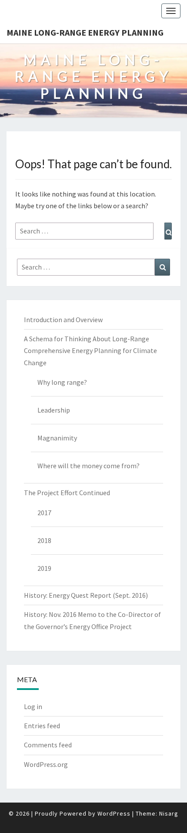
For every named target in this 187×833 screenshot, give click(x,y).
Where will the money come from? (88, 465)
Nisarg (168, 813)
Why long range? (62, 382)
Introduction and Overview (63, 319)
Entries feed (42, 725)
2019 (44, 568)
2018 (44, 540)
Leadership (53, 410)
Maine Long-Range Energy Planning (85, 32)
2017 (44, 512)
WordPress (113, 813)
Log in (33, 706)
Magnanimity (57, 437)
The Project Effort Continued (67, 492)
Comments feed (48, 744)
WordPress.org (46, 764)
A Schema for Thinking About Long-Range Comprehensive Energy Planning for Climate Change (90, 350)
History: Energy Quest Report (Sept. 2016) (86, 595)
